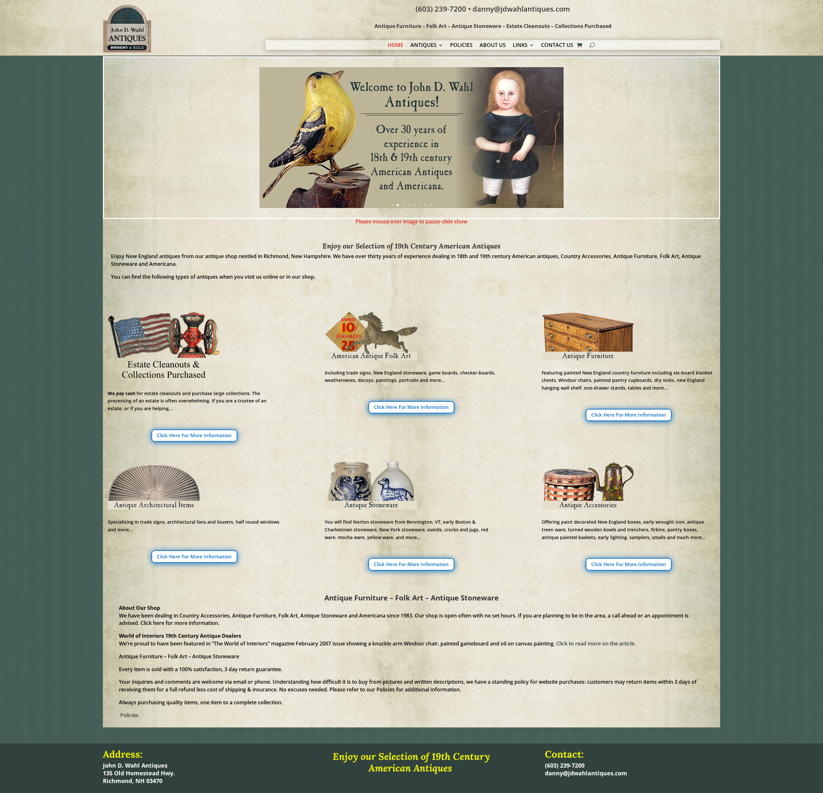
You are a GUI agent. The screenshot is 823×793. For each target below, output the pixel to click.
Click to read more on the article (595, 643)
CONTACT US (557, 46)
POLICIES (461, 46)
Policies (129, 715)
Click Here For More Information (194, 435)
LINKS (520, 46)
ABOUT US (493, 46)
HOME (395, 46)
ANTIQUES (424, 46)
